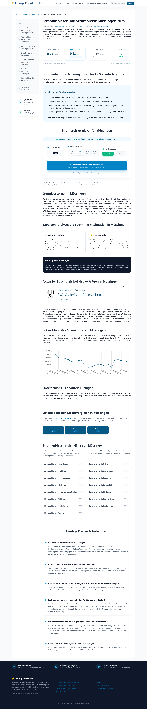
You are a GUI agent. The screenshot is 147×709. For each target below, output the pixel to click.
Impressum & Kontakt (105, 689)
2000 (79, 152)
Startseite (24, 15)
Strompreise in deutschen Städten (67, 682)
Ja (108, 154)
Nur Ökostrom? (110, 149)
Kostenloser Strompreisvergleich (66, 692)
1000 (72, 152)
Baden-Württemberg (101, 26)
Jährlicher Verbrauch (77, 146)
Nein (120, 154)
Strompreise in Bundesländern (65, 689)
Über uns (101, 682)
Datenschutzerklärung (105, 685)
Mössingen (60, 26)
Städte (33, 15)
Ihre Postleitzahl (55, 147)
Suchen (130, 3)
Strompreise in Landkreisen (64, 685)
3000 (87, 152)
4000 (94, 152)
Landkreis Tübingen (76, 26)
